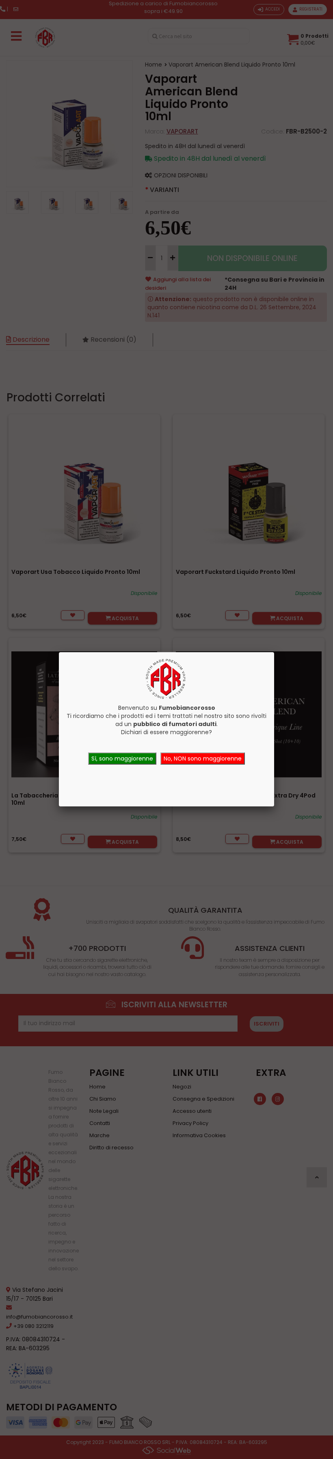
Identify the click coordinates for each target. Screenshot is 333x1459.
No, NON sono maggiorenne (203, 758)
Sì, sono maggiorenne (122, 758)
